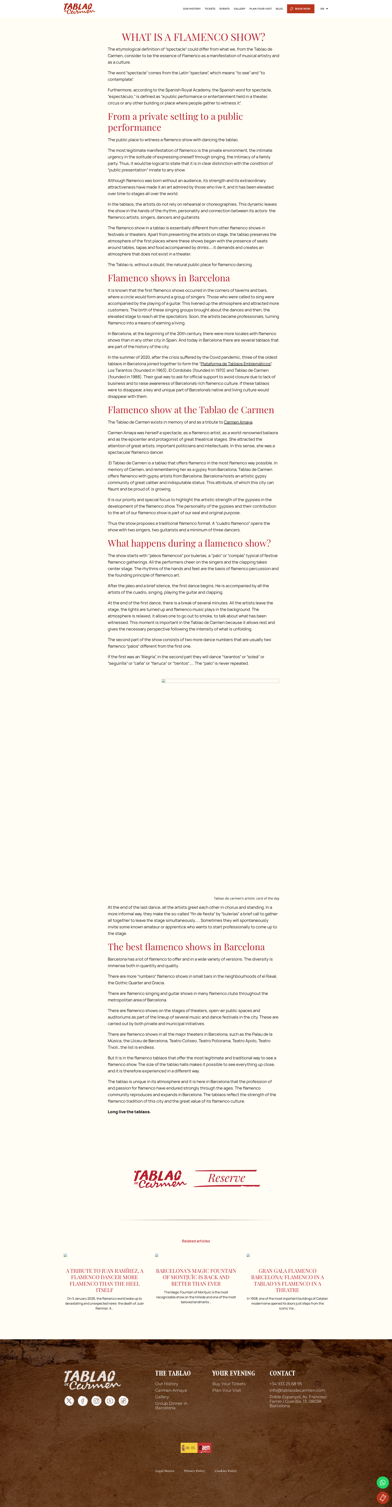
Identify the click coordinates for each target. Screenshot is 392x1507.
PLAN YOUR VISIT (260, 8)
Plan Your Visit (226, 1390)
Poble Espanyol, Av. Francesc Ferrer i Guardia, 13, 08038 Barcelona (298, 1401)
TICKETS (210, 8)
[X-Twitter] (69, 1401)
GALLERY (239, 8)
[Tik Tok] (123, 1401)
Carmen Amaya (238, 422)
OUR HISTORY (192, 8)
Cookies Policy (226, 1471)
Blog (279, 8)
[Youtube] (110, 1401)
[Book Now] (196, 1178)
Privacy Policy (194, 1471)
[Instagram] (96, 1401)
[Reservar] (383, 1498)
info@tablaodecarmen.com (297, 1390)
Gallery (162, 1397)
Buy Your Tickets (229, 1384)
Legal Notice (164, 1471)
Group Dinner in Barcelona (171, 1405)
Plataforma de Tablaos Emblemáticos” (236, 363)
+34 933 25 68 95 (286, 1384)
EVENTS (224, 8)
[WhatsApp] (383, 1482)
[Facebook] (83, 1401)
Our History (166, 1384)
